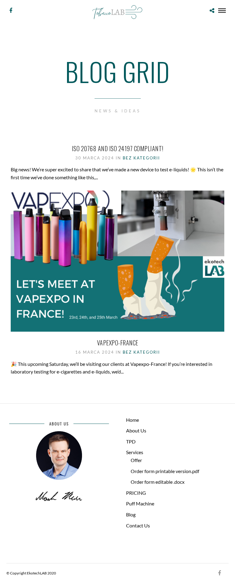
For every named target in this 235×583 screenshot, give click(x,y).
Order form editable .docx (158, 482)
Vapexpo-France (117, 342)
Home (132, 420)
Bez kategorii (141, 157)
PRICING (136, 493)
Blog (131, 514)
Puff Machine (140, 503)
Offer (136, 460)
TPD (131, 441)
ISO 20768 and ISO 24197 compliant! (117, 148)
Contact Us (138, 525)
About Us (136, 430)
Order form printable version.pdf (165, 471)
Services (134, 452)
